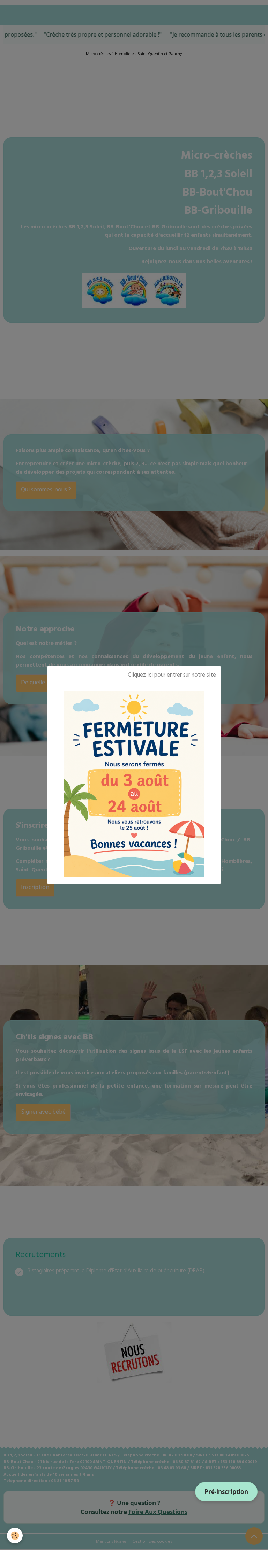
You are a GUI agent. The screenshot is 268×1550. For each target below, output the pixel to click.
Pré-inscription (226, 1492)
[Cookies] (15, 1535)
